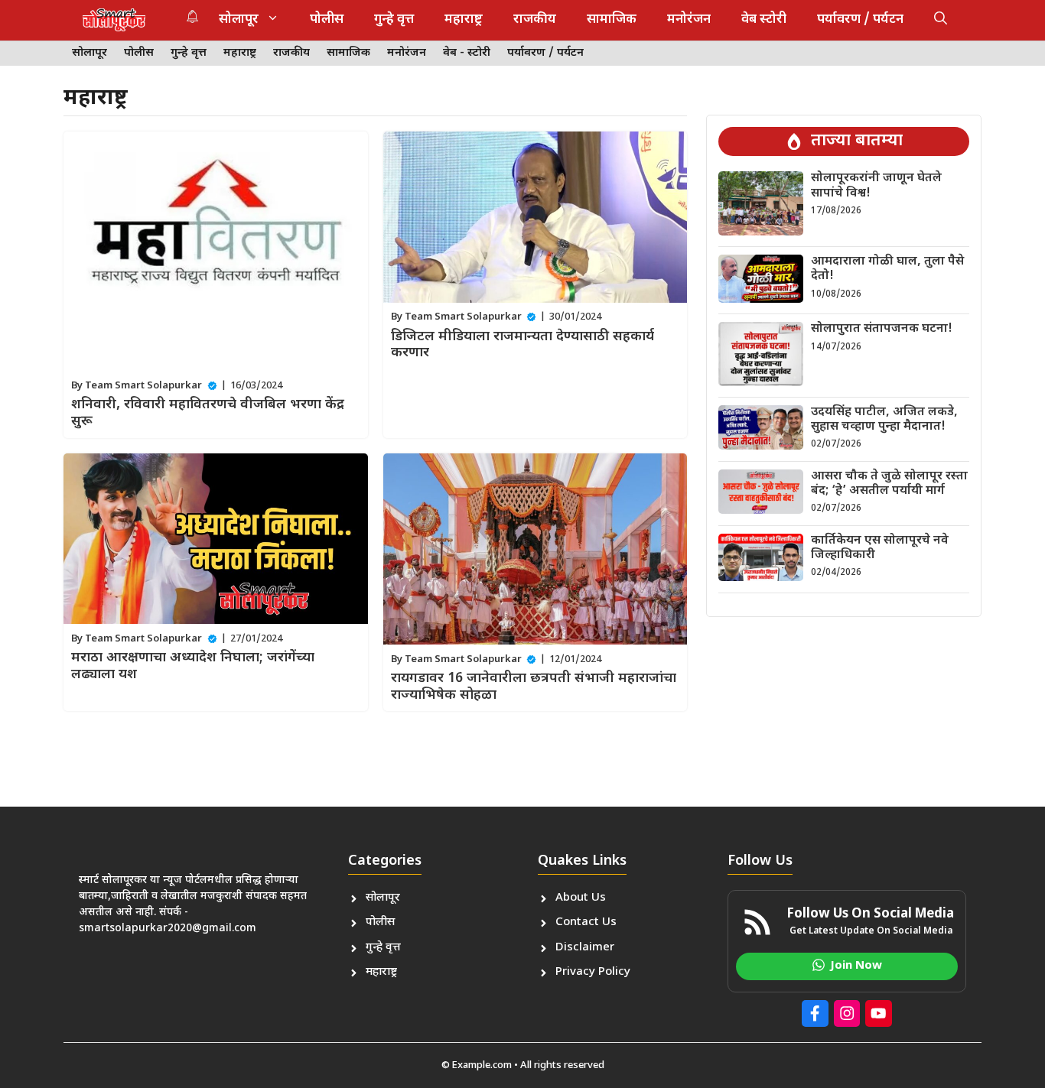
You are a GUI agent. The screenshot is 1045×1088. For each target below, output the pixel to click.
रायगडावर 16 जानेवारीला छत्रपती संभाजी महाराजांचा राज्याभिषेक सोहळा (533, 687)
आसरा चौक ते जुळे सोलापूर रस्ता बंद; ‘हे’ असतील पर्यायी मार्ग (889, 484)
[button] (940, 20)
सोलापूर (239, 19)
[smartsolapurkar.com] (114, 20)
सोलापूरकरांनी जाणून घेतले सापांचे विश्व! (876, 186)
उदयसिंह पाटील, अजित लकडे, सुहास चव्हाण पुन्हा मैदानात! (884, 419)
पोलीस (326, 19)
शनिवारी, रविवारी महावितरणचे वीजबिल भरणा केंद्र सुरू (207, 413)
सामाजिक (611, 19)
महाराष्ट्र (463, 19)
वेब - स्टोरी (466, 53)
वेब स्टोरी (763, 19)
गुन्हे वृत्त (394, 19)
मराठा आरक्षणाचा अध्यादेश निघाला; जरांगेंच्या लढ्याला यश (192, 666)
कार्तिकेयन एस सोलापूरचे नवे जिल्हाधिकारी (880, 548)
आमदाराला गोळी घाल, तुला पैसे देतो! (887, 269)
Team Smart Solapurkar (143, 385)
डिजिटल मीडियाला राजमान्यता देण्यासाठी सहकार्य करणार (522, 345)
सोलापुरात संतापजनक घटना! (881, 329)
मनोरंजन (689, 19)
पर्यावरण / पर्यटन (860, 19)
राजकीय (534, 19)
